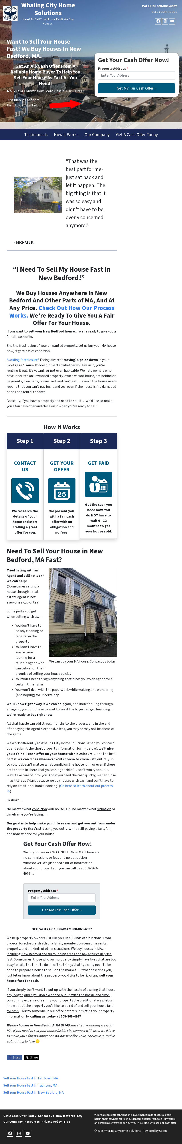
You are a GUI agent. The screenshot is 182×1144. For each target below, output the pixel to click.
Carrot (163, 1131)
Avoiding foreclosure (22, 359)
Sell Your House (164, 12)
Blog (66, 1122)
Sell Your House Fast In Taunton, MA (30, 1085)
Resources (32, 1122)
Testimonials (35, 135)
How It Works (66, 135)
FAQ (79, 1116)
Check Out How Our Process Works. (61, 312)
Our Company (97, 135)
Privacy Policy (52, 1122)
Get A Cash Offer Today (137, 135)
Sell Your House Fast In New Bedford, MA (33, 1092)
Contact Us (46, 1116)
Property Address (113, 68)
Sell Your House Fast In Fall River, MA (30, 1078)
